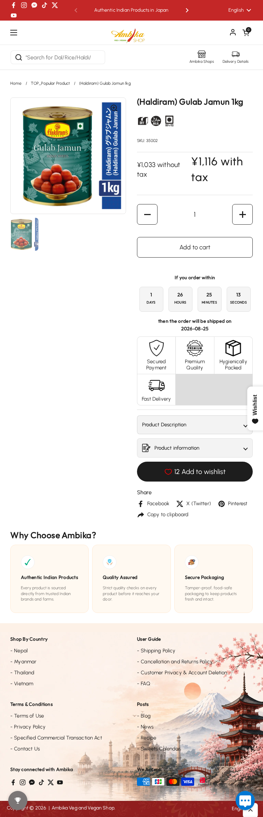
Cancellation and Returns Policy (175, 662)
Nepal (19, 651)
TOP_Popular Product (50, 83)
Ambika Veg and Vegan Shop (83, 808)
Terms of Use (27, 716)
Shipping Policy (156, 651)
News (145, 727)
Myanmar (23, 662)
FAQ (143, 683)
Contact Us (25, 749)
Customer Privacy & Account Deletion (182, 673)
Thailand (22, 673)
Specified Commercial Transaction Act (56, 738)
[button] (246, 32)
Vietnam (21, 683)
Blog (144, 716)
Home (16, 83)
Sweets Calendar (158, 749)
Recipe (146, 738)
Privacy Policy (28, 727)
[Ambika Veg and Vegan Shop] (131, 33)
